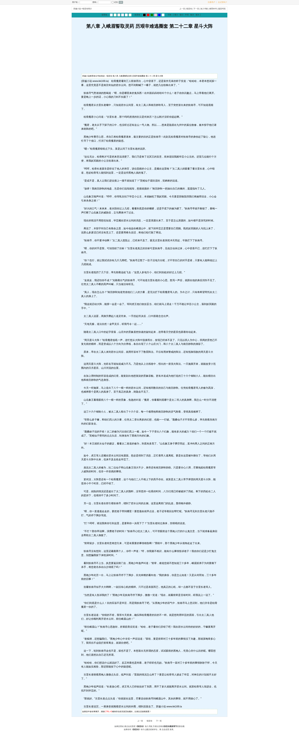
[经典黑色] (144, 15)
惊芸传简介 (87, 9)
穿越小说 (77, 9)
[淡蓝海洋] (111, 15)
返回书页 (222, 9)
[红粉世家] (122, 15)
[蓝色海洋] (159, 15)
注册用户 (211, 2)
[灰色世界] (118, 15)
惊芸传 (189, 9)
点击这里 (165, 729)
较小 (181, 15)
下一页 (196, 9)
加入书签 (204, 9)
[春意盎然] (151, 15)
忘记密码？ (222, 2)
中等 (187, 15)
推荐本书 (213, 9)
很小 (176, 15)
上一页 (182, 9)
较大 (192, 15)
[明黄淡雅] (115, 15)
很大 (197, 15)
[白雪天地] (126, 15)
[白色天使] (163, 15)
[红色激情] (148, 15)
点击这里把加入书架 (139, 726)
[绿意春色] (130, 15)
